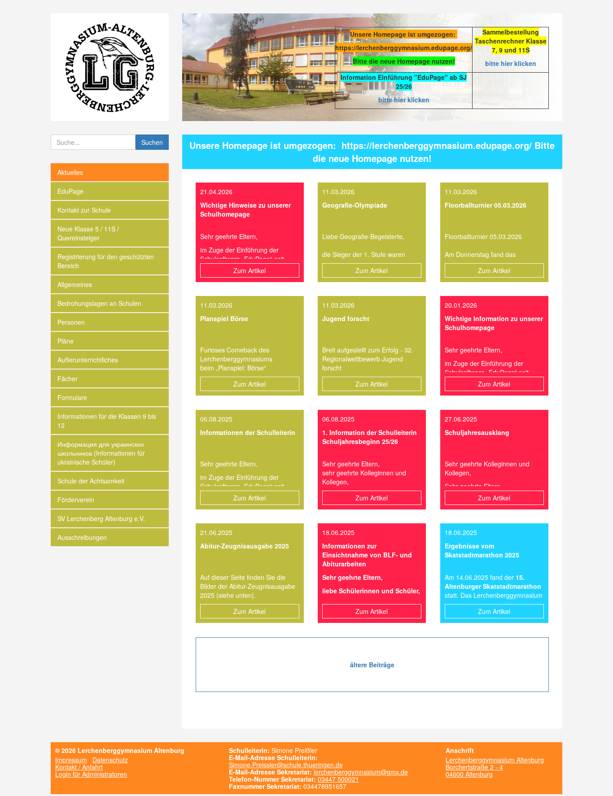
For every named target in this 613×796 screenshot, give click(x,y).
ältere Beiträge (372, 664)
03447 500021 (338, 778)
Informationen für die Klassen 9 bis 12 (106, 421)
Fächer (67, 378)
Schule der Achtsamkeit (90, 480)
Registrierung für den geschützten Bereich (105, 261)
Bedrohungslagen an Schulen (99, 303)
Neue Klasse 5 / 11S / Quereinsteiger (88, 233)
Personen (71, 322)
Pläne (65, 340)
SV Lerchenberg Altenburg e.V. (101, 518)
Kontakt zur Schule (84, 209)
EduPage (70, 191)
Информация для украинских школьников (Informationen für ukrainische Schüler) (101, 452)
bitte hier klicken (510, 63)
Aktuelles (70, 172)
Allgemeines (74, 284)
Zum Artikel (249, 270)
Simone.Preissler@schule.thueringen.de (286, 764)
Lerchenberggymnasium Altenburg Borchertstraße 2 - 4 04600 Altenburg (495, 767)
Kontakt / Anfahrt (79, 766)
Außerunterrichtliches (87, 359)
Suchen (152, 142)
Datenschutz (110, 759)
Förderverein (75, 499)
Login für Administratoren (91, 774)
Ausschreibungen (82, 537)
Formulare (72, 397)
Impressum (71, 759)
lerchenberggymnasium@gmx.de (361, 771)
